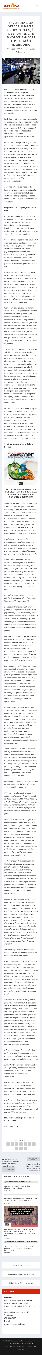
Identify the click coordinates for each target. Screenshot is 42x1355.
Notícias (32, 49)
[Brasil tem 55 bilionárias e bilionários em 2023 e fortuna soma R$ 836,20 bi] (21, 1194)
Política (19, 52)
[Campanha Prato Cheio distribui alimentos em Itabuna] (21, 1182)
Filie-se (35, 1346)
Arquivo (5, 1346)
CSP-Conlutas (22, 49)
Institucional (21, 1346)
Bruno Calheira (27, 1343)
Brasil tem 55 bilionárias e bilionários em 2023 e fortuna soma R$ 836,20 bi (20, 1200)
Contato (21, 1350)
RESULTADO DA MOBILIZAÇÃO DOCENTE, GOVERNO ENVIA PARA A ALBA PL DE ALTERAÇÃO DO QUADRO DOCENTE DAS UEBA (20, 1233)
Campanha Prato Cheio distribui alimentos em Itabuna (17, 1187)
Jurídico (29, 1346)
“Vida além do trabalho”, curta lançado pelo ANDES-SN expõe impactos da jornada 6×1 (20, 1248)
